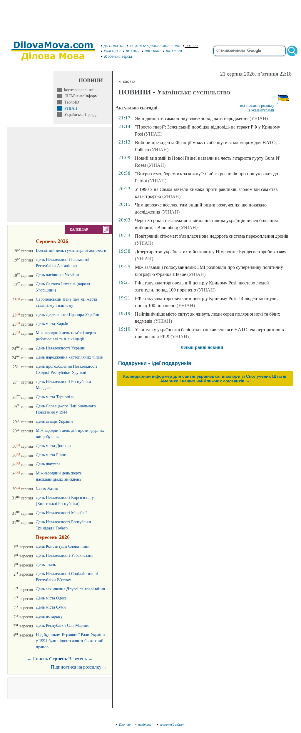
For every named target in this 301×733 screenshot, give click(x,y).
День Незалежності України (61, 348)
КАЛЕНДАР (112, 51)
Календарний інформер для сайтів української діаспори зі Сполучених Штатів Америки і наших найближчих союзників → (205, 378)
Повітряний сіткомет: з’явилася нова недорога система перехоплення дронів (211, 236)
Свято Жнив (47, 488)
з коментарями (261, 110)
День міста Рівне (51, 455)
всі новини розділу (257, 105)
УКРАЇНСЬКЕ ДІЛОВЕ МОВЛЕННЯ (154, 46)
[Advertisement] (150, 17)
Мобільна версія (118, 56)
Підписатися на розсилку (79, 666)
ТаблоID (70, 102)
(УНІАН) (259, 118)
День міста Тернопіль (55, 397)
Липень (40, 658)
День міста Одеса (51, 598)
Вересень (77, 658)
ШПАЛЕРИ (174, 51)
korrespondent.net (78, 90)
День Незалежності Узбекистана (64, 555)
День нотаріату (49, 616)
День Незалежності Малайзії (61, 513)
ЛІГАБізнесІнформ (80, 96)
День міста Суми (51, 607)
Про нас (124, 724)
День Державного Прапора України (67, 314)
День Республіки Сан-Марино (62, 625)
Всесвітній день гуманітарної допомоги (71, 250)
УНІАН (69, 108)
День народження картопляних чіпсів (69, 357)
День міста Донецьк (53, 446)
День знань (46, 564)
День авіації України (54, 421)
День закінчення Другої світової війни (70, 589)
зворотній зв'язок (172, 724)
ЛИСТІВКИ (152, 51)
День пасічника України (57, 275)
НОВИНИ (191, 46)
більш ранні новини (202, 347)
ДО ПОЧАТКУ (114, 46)
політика (145, 724)
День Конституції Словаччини (63, 546)
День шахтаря (48, 464)
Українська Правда (79, 114)
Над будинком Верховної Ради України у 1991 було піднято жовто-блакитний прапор (70, 640)
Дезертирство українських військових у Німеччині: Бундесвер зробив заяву (210, 251)
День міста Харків (52, 323)
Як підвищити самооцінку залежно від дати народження (191, 118)
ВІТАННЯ (132, 51)
